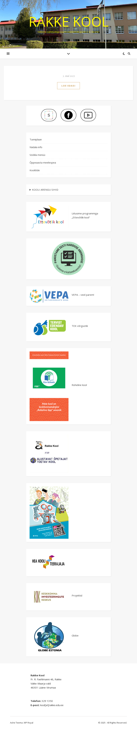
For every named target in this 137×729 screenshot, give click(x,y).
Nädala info (36, 147)
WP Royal (28, 722)
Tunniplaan (36, 139)
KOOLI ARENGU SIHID (45, 189)
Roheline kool (79, 385)
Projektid (77, 595)
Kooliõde (35, 170)
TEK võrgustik (80, 326)
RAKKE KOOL (69, 21)
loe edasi (68, 85)
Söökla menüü (37, 154)
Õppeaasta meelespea (43, 162)
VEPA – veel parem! (83, 294)
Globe (75, 635)
